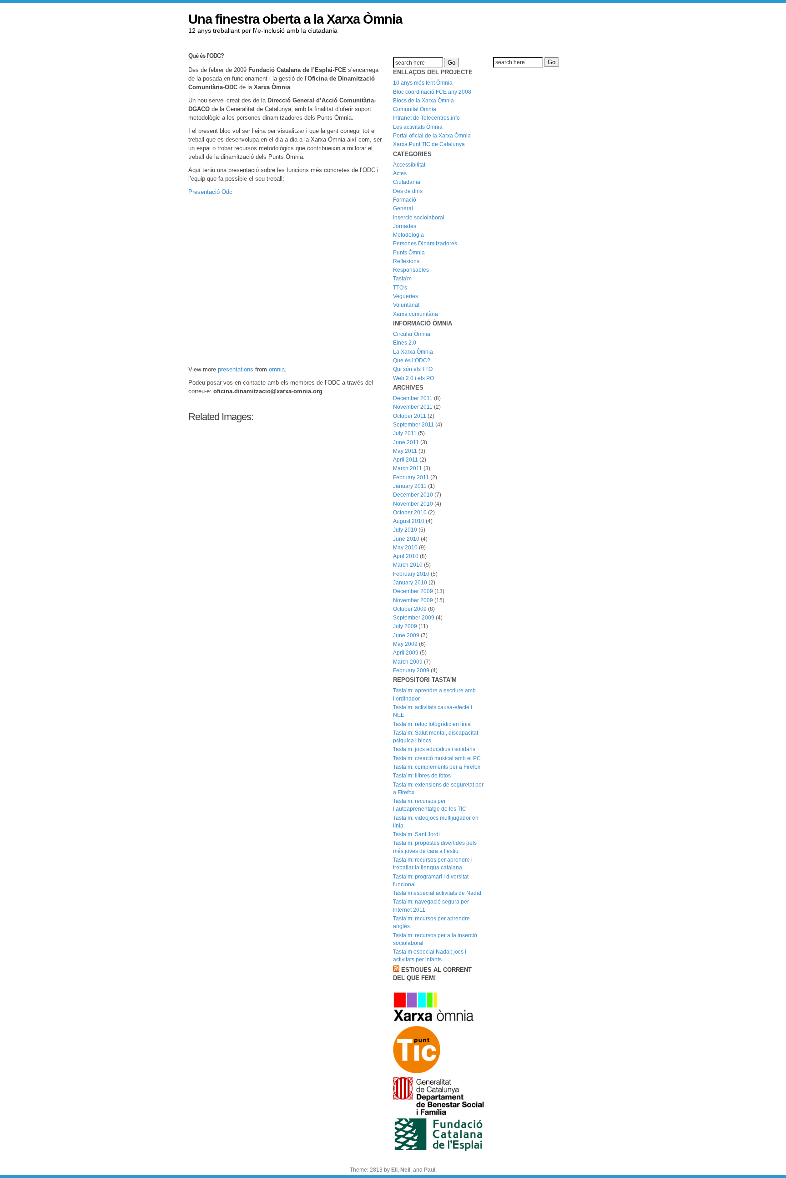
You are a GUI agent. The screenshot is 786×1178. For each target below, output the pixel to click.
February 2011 (411, 477)
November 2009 (413, 600)
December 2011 (413, 398)
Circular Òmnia (411, 334)
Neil (405, 1170)
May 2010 (405, 547)
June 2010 (406, 539)
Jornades (404, 226)
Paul (429, 1170)
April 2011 (405, 459)
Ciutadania (406, 182)
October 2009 (410, 609)
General (403, 208)
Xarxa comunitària (415, 314)
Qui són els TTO (413, 369)
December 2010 (413, 495)
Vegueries (405, 296)
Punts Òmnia (409, 252)
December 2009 (413, 591)
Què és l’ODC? (206, 55)
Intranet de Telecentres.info (426, 118)
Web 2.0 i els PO (413, 378)
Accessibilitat (409, 165)
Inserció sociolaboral (418, 217)
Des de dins (408, 191)
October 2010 (410, 512)
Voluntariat (406, 305)
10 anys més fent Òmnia (423, 83)
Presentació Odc (210, 192)
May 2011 (405, 451)
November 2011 (413, 407)
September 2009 (413, 617)
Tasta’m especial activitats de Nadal (437, 893)
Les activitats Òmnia (418, 127)
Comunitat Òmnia (414, 109)
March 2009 (408, 662)
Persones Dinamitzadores (425, 243)
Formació (404, 200)
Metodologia (408, 235)
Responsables (411, 270)
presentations (235, 369)
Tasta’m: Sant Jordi (416, 834)
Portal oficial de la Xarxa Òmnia (432, 135)
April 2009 (405, 652)
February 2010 (411, 574)
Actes (400, 173)
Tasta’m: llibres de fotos (422, 775)
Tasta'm (402, 278)
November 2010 (413, 504)
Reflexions (406, 261)
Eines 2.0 (404, 342)
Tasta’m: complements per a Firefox (436, 767)
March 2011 (407, 468)
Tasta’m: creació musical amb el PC (437, 758)
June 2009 (406, 635)
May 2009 (405, 644)
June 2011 (406, 442)
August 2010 (408, 521)
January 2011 (410, 486)
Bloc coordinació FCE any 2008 (432, 92)
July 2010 (405, 530)
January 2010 (410, 582)
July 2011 (405, 433)
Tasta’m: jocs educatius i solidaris (434, 749)
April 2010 (405, 556)
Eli (394, 1170)
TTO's (400, 287)
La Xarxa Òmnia (413, 352)
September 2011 (413, 424)
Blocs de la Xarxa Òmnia (423, 100)
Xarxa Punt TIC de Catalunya (429, 144)
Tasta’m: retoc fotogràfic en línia (432, 724)
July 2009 (405, 626)
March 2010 (408, 565)
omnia (277, 369)
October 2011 (409, 416)
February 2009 (411, 670)
